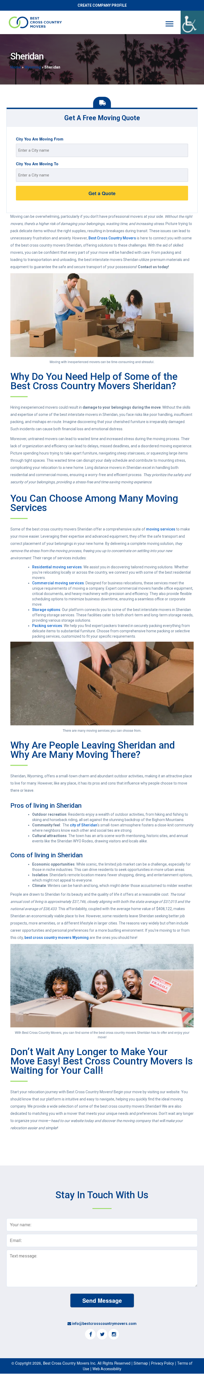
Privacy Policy (162, 1363)
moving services (160, 529)
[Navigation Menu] (169, 24)
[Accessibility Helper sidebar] (192, 22)
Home (15, 67)
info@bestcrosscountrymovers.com (104, 1323)
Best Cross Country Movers (112, 238)
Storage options (46, 610)
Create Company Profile (102, 5)
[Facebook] (90, 1335)
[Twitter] (102, 1335)
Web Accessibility (106, 1369)
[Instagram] (114, 1335)
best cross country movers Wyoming (56, 937)
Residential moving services (57, 567)
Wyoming (32, 67)
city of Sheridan (83, 825)
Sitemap (141, 1363)
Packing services (47, 626)
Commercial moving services (58, 583)
